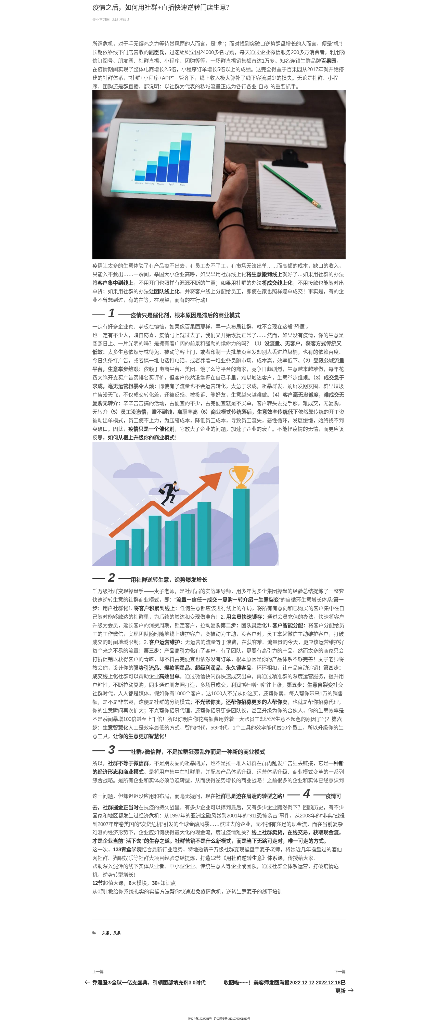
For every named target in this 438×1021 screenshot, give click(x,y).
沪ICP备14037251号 (200, 1018)
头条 (106, 933)
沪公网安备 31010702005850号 (232, 1018)
